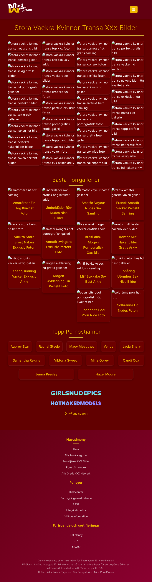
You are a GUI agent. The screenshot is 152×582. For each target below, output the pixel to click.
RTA (76, 541)
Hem (76, 449)
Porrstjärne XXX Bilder (76, 461)
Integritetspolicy (76, 510)
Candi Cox (131, 360)
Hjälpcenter (76, 492)
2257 (76, 504)
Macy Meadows (81, 346)
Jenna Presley (46, 374)
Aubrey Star (20, 346)
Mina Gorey (100, 360)
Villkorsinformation (76, 516)
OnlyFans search (76, 413)
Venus (108, 346)
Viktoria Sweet (65, 360)
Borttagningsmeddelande (76, 498)
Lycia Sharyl (132, 346)
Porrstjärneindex (76, 467)
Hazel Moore (105, 374)
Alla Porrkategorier (76, 455)
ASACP (76, 547)
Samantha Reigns (26, 360)
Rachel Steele (49, 346)
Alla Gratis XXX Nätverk (76, 473)
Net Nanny (76, 535)
